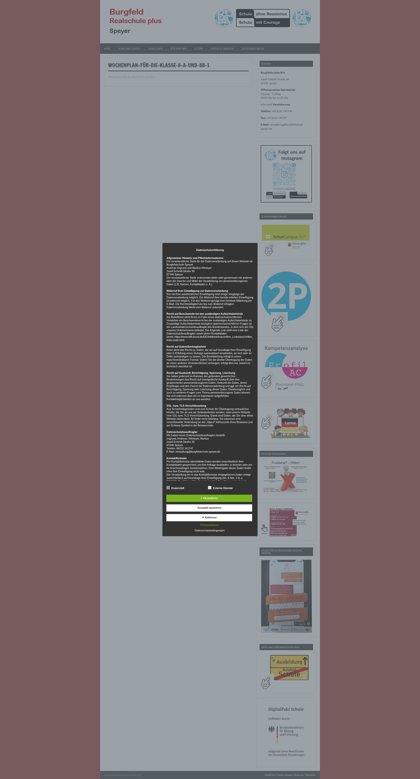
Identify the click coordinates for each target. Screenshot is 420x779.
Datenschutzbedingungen (210, 530)
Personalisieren (209, 525)
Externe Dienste (223, 488)
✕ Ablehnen (209, 517)
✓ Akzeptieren (209, 498)
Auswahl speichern (209, 507)
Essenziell (177, 488)
